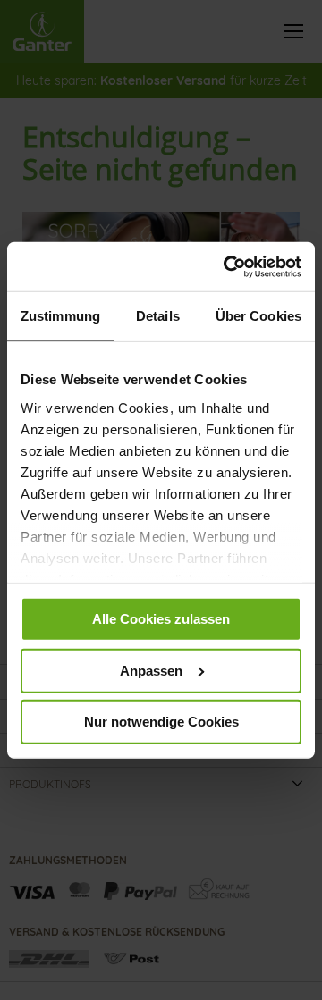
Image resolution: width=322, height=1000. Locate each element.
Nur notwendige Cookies (161, 721)
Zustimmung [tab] (60, 316)
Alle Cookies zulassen (161, 618)
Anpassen (151, 669)
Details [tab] (158, 316)
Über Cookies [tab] (258, 316)
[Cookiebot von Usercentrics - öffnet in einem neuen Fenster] (227, 266)
